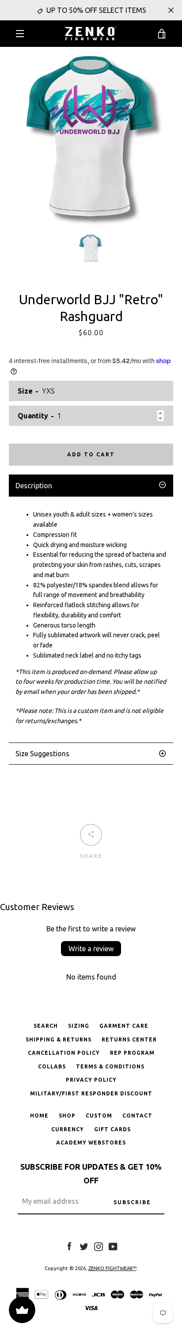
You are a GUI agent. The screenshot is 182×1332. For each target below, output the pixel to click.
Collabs (52, 1066)
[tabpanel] (91, 620)
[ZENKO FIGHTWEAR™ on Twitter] (84, 1245)
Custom (99, 1115)
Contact (137, 1115)
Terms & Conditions (110, 1066)
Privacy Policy (91, 1080)
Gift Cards (112, 1129)
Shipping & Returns (58, 1039)
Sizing (78, 1026)
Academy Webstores (91, 1142)
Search (46, 1026)
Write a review (91, 949)
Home (39, 1115)
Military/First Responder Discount (91, 1093)
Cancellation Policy (64, 1053)
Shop (67, 1115)
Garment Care (123, 1026)
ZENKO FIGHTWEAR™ (112, 1268)
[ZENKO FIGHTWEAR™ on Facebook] (69, 1245)
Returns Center (129, 1039)
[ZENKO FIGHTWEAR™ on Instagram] (98, 1245)
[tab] (91, 754)
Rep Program (132, 1053)
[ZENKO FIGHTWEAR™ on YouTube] (113, 1245)
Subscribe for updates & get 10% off (91, 1173)
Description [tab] (33, 486)
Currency (67, 1129)
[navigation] (20, 34)
